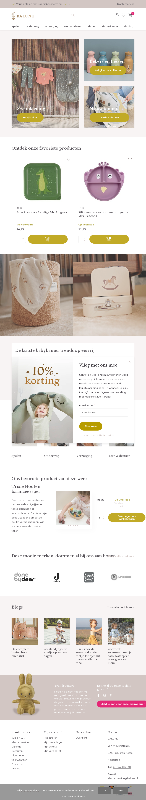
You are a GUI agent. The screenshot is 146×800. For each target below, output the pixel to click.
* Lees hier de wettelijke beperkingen (97, 435)
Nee (120, 790)
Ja (104, 790)
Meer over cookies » (73, 796)
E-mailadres (87, 405)
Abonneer (91, 426)
